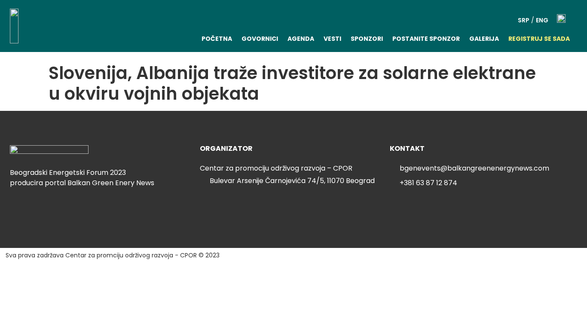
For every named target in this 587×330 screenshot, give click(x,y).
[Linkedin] (15, 208)
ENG (542, 20)
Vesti (332, 38)
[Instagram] (73, 208)
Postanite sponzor (426, 38)
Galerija (484, 38)
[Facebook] (54, 208)
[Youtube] (92, 208)
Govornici (260, 38)
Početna (217, 38)
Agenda (300, 38)
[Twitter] (34, 208)
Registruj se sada (539, 38)
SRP (523, 20)
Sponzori (367, 38)
